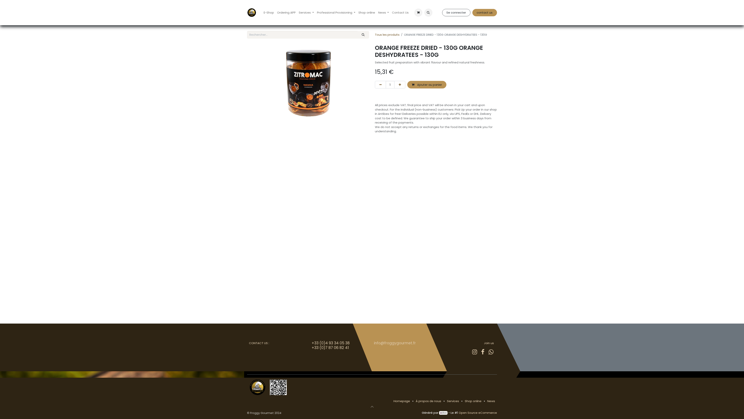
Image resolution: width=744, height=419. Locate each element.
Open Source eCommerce (478, 413)
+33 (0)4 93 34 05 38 (331, 343)
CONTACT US (258, 343)
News (491, 401)
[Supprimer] (380, 84)
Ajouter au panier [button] (429, 85)
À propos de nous (428, 401)
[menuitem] (269, 12)
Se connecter (456, 12)
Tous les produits (387, 35)
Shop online (473, 401)
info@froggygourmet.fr (395, 343)
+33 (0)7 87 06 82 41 (330, 347)
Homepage (402, 401)
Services (453, 401)
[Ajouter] (399, 84)
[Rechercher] (363, 35)
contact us (485, 12)
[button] (428, 13)
